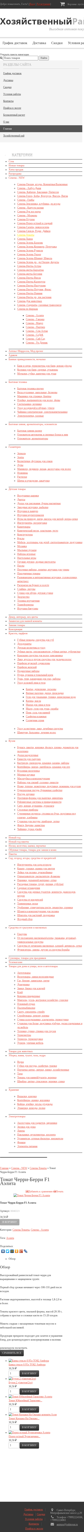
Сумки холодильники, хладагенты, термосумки (42, 1019)
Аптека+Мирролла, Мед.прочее (26, 351)
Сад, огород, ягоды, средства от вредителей (32, 858)
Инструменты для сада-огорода (34, 864)
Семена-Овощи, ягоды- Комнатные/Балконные (42, 184)
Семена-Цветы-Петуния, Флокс (34, 289)
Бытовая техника (18, 382)
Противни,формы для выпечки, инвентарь (40, 798)
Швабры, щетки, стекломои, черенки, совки (41, 1081)
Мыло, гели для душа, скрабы (42, 708)
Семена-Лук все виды (29, 211)
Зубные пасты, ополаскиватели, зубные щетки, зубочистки (48, 651)
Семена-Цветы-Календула (31, 281)
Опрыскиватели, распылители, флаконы (38, 876)
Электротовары (17, 1116)
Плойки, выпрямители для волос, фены (38, 400)
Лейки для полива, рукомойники (34, 872)
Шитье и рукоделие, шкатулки (33, 480)
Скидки (57, 43)
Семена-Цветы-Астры (29, 266)
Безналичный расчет (14, 114)
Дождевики (23, 984)
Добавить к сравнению (40, 1191)
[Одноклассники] (16, 1251)
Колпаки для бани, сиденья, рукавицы (37, 369)
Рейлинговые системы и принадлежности (39, 801)
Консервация (15, 629)
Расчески (22, 476)
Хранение (14, 1089)
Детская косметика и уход (31, 647)
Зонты (20, 457)
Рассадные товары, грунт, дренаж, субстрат (40, 884)
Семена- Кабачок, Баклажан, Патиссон (38, 192)
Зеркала (21, 453)
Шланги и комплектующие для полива (38, 911)
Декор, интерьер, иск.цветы (23, 616)
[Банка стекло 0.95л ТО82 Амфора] (29, 1360)
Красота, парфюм (18, 633)
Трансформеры (25, 604)
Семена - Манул (34, 323)
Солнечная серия (35, 720)
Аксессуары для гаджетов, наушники (37, 1122)
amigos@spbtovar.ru (67, 1524)
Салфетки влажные (36, 716)
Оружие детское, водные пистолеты (36, 561)
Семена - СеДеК (34, 334)
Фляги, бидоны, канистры (31, 825)
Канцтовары (23, 526)
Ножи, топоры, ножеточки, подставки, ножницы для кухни (49, 786)
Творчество (23, 596)
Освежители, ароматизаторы (32, 438)
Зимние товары (17, 625)
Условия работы (12, 94)
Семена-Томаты (25, 234)
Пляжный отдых (26, 1003)
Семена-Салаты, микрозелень (33, 227)
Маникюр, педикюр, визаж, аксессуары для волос (44, 469)
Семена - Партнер (35, 327)
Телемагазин (15, 962)
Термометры (24, 1035)
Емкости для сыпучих (29, 759)
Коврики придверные (28, 996)
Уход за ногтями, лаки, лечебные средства (40, 728)
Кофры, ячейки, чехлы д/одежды (35, 1104)
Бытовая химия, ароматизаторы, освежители (33, 424)
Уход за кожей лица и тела (31, 682)
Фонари (21, 1142)
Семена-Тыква (25, 238)
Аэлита (10, 1238)
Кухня (12, 740)
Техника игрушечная (28, 600)
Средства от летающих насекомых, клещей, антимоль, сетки (49, 945)
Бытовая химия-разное (29, 430)
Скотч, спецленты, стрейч (31, 1011)
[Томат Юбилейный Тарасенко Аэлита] (30, 1396)
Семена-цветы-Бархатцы (30, 269)
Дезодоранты (24, 643)
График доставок (15, 43)
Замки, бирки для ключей (31, 988)
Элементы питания (27, 1146)
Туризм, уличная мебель (30, 1042)
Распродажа (15, 173)
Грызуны (22, 934)
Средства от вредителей (30, 899)
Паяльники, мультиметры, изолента (36, 1134)
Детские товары (17, 489)
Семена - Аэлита (35, 315)
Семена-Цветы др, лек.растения (34, 297)
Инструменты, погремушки (32, 522)
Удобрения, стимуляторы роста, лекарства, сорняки (45, 907)
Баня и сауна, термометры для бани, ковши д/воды (44, 365)
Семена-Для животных (29, 301)
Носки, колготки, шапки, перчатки (27, 845)
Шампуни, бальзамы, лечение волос (36, 732)
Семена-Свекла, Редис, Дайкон (33, 231)
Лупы (20, 465)
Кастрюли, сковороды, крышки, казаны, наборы (43, 762)
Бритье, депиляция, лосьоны (41, 689)
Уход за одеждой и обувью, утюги (35, 407)
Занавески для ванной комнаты (25, 621)
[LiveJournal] (25, 1251)
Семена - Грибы (25, 199)
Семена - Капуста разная (30, 207)
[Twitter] (7, 1251)
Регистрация (43, 4)
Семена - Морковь (27, 215)
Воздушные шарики (28, 495)
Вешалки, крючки (27, 1096)
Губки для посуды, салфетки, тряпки (37, 1065)
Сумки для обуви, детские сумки (35, 592)
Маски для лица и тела (38, 704)
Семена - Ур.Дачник (37, 342)
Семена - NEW (17, 177)
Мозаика (22, 546)
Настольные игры (26, 557)
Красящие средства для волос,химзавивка (40, 655)
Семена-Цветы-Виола (29, 277)
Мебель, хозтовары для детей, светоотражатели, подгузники (49, 542)
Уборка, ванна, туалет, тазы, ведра (27, 1055)
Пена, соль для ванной (38, 712)
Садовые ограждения (28, 888)
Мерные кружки (26, 774)
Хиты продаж (16, 169)
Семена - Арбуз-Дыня (29, 188)
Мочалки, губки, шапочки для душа (36, 373)
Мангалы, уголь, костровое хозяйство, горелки (42, 1000)
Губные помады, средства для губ (35, 639)
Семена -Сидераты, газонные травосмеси (39, 305)
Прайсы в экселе (12, 107)
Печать (59, 1191)
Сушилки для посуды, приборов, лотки (38, 821)
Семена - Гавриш (35, 319)
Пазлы (20, 565)
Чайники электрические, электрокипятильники (42, 411)
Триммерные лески (27, 903)
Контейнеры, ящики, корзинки (33, 1100)
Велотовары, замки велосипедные (35, 976)
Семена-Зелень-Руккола (30, 250)
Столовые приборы (27, 809)
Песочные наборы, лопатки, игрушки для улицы (43, 569)
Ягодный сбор (25, 919)
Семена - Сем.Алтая (37, 330)
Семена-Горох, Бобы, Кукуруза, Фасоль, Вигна (42, 196)
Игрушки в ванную (27, 511)
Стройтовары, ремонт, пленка (33, 1015)
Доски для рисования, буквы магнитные (39, 503)
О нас (6, 121)
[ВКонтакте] (3, 1251)
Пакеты (13, 854)
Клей (20, 992)
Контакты (8, 101)
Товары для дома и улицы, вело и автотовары (33, 966)
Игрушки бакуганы (27, 608)
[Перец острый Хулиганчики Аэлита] (29, 1432)
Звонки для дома (26, 1126)
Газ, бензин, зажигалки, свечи (33, 980)
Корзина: (75, 4)
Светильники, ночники (29, 404)
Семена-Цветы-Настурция (31, 285)
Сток (11, 161)
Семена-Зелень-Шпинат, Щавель (34, 258)
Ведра (20, 1061)
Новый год (14, 837)
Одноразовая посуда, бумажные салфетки (39, 790)
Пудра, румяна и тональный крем (35, 674)
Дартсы (21, 499)
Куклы (20, 538)
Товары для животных (21, 1051)
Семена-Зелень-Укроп (29, 254)
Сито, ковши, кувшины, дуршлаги (35, 805)
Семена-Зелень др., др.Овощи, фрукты (38, 262)
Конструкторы (25, 534)
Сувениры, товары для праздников (27, 958)
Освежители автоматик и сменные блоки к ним (42, 434)
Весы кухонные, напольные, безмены (37, 392)
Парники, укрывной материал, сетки (36, 880)
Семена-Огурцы (26, 219)
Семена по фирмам (27, 308)
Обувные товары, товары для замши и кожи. (33, 849)
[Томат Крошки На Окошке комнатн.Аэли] (33, 1414)
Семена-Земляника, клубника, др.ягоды (38, 203)
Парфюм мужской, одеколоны (33, 663)
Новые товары (16, 165)
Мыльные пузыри (26, 550)
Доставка (39, 43)
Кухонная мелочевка (28, 770)
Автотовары (24, 972)
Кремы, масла (33, 700)
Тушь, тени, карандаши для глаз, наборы (39, 678)
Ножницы (22, 472)
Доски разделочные (27, 755)
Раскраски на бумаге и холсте (33, 585)
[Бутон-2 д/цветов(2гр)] (22, 1378)
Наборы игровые (26, 554)
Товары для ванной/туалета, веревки (36, 1077)
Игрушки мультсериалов (30, 515)
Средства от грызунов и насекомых (28, 927)
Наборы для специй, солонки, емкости (37, 782)
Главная (7, 128)
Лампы (21, 1130)
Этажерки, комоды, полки (31, 1108)
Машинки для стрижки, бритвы (34, 396)
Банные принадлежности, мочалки (27, 359)
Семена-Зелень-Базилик (30, 242)
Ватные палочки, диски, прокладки (45, 693)
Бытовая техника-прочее (30, 388)
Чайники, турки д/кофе (29, 829)
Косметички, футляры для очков (35, 461)
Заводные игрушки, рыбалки (32, 507)
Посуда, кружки (25, 794)
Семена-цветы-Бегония (29, 273)
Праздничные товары (28, 573)
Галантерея (15, 446)
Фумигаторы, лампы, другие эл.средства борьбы (43, 949)
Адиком (13, 355)
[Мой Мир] (12, 1251)
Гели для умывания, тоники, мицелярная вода (51, 697)
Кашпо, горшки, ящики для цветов (36, 868)
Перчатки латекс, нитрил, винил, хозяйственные (43, 1069)
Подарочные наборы (28, 671)
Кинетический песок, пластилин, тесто (37, 530)
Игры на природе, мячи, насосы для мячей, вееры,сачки (47, 518)
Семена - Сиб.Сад (35, 338)
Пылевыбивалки (26, 1007)
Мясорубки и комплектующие (33, 778)
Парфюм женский (27, 667)
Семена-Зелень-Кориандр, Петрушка (37, 246)
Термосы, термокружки (30, 1039)
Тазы (20, 1073)
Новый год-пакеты (19, 841)
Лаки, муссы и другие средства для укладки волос (44, 659)
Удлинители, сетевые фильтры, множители (40, 1138)
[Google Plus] (21, 1251)
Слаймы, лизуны (26, 589)
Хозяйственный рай (13, 135)
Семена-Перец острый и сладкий (34, 223)
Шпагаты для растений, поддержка (36, 915)
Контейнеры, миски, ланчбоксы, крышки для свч (43, 766)
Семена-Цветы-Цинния (29, 293)
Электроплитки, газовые (30, 415)
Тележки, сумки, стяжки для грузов (36, 1031)
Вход (32, 4)
